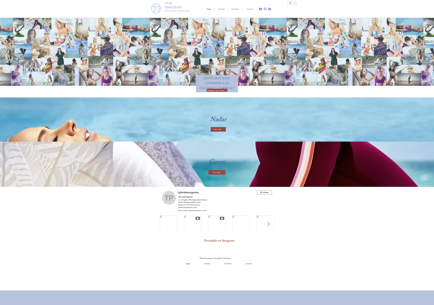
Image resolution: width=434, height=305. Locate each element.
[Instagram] (265, 9)
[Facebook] (260, 9)
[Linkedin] (269, 9)
